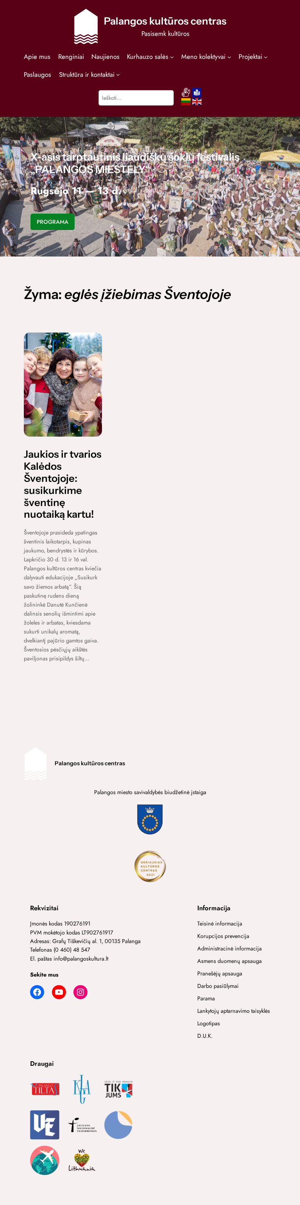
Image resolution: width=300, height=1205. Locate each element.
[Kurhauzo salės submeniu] (172, 56)
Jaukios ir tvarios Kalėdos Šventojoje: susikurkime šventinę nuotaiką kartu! (63, 484)
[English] (197, 104)
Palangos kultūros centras (165, 21)
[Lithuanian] (186, 104)
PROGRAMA (52, 222)
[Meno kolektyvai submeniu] (229, 56)
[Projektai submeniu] (266, 56)
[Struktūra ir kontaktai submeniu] (118, 74)
